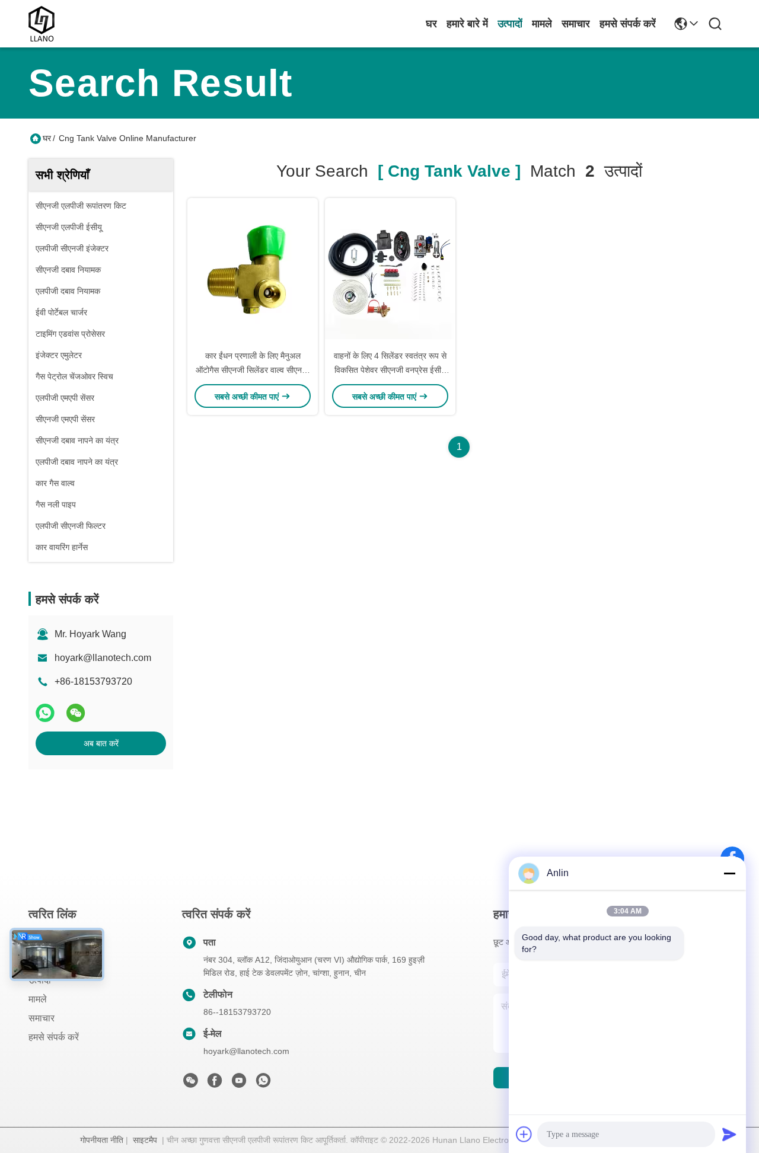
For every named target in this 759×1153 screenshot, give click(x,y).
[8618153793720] (263, 1083)
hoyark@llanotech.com (103, 658)
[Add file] (524, 1134)
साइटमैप (145, 1140)
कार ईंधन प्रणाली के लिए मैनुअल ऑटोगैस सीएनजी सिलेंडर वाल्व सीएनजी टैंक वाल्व (253, 370)
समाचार (576, 24)
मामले (542, 24)
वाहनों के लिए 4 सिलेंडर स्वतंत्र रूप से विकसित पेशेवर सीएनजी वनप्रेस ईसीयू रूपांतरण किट (390, 370)
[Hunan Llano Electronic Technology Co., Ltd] (41, 23)
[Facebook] (214, 1083)
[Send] (729, 1134)
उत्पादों (510, 24)
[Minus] (729, 873)
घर (431, 24)
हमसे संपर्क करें (627, 24)
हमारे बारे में (467, 24)
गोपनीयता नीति (101, 1140)
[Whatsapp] (45, 713)
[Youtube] (239, 1083)
